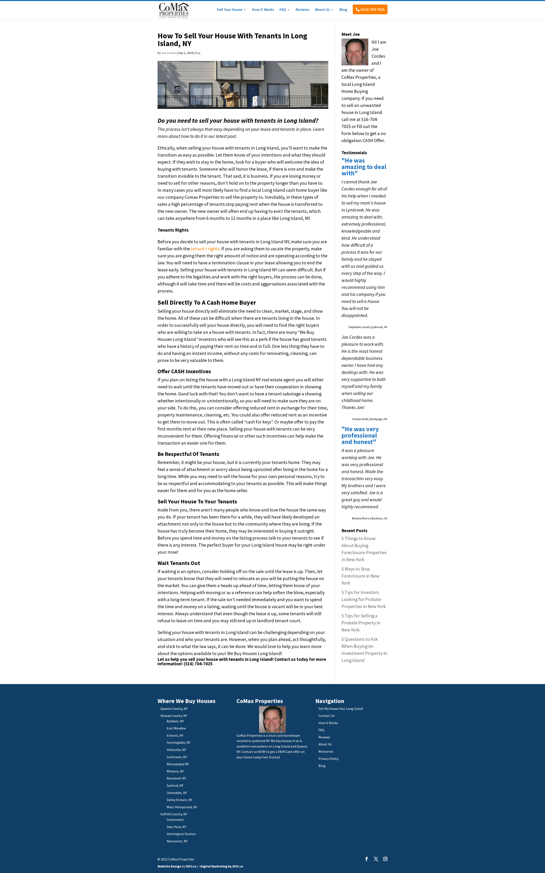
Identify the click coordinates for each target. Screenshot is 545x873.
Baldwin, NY (175, 721)
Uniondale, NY (177, 793)
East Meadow (176, 728)
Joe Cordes (168, 53)
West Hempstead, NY (182, 807)
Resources (325, 751)
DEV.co (191, 866)
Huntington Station (181, 834)
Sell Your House (229, 10)
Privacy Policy (328, 758)
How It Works (263, 10)
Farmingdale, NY (178, 742)
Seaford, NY (175, 785)
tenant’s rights (205, 249)
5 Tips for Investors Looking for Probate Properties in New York (363, 599)
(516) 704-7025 (372, 9)
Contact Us (326, 715)
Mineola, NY (175, 771)
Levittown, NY (177, 757)
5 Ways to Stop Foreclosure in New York (360, 576)
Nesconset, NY (177, 841)
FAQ (283, 10)
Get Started (271, 757)
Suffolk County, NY (174, 814)
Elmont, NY (175, 735)
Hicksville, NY (176, 750)
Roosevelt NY (176, 778)
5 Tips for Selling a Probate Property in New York (360, 623)
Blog (343, 10)
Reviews (302, 10)
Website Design (169, 866)
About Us (322, 10)
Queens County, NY (174, 708)
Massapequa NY (178, 764)
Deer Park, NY (176, 827)
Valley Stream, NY (179, 800)
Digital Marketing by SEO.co (221, 866)
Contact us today (291, 659)
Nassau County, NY (174, 715)
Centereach (175, 819)
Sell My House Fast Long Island (340, 708)
